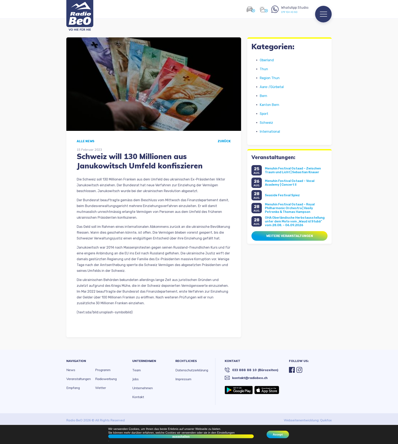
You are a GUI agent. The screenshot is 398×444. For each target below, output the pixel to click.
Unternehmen (144, 361)
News (70, 370)
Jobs (135, 379)
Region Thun (270, 78)
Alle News (85, 141)
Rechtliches (186, 361)
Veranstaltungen (78, 379)
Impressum (183, 379)
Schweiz (266, 123)
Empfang (73, 388)
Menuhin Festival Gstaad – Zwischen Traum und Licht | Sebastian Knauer (293, 170)
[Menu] (323, 14)
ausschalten (181, 436)
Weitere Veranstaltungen (289, 236)
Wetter (100, 388)
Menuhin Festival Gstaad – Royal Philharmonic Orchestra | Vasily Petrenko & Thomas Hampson (290, 208)
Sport (264, 114)
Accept (278, 434)
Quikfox (326, 420)
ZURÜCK (224, 141)
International (270, 132)
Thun (264, 69)
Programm (102, 370)
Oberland (267, 60)
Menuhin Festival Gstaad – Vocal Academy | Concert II (289, 182)
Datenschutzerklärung (191, 370)
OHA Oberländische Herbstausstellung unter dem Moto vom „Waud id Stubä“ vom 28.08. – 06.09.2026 (295, 221)
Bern (263, 96)
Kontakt (138, 397)
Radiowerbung (106, 379)
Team (136, 370)
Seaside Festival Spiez (282, 195)
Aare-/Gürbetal (272, 87)
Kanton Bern (269, 105)
